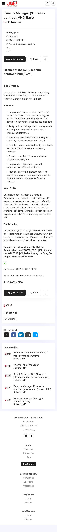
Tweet (6, 334)
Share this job (45, 59)
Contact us (28, 421)
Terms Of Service (28, 425)
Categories (28, 485)
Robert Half (14, 22)
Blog (28, 457)
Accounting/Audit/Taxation (22, 44)
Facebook (31, 435)
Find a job (28, 449)
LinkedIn (25, 435)
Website (11, 319)
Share (13, 334)
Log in (28, 498)
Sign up (28, 502)
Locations (28, 481)
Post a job (28, 464)
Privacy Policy (28, 429)
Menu (4, 3)
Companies (28, 453)
